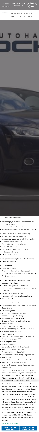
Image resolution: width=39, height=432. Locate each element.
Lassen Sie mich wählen (10, 423)
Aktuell (13, 13)
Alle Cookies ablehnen (10, 428)
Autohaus (23, 16)
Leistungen (14, 16)
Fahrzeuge (28, 13)
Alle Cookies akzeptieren (28, 428)
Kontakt (30, 16)
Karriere (20, 13)
